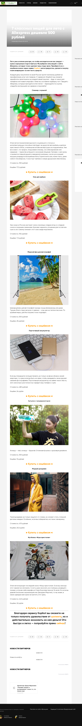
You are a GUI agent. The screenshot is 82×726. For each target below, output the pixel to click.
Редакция (53, 709)
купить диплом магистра (19, 1)
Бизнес (35, 2)
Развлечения (53, 2)
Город (29, 2)
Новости (22, 2)
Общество (43, 2)
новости (39, 659)
